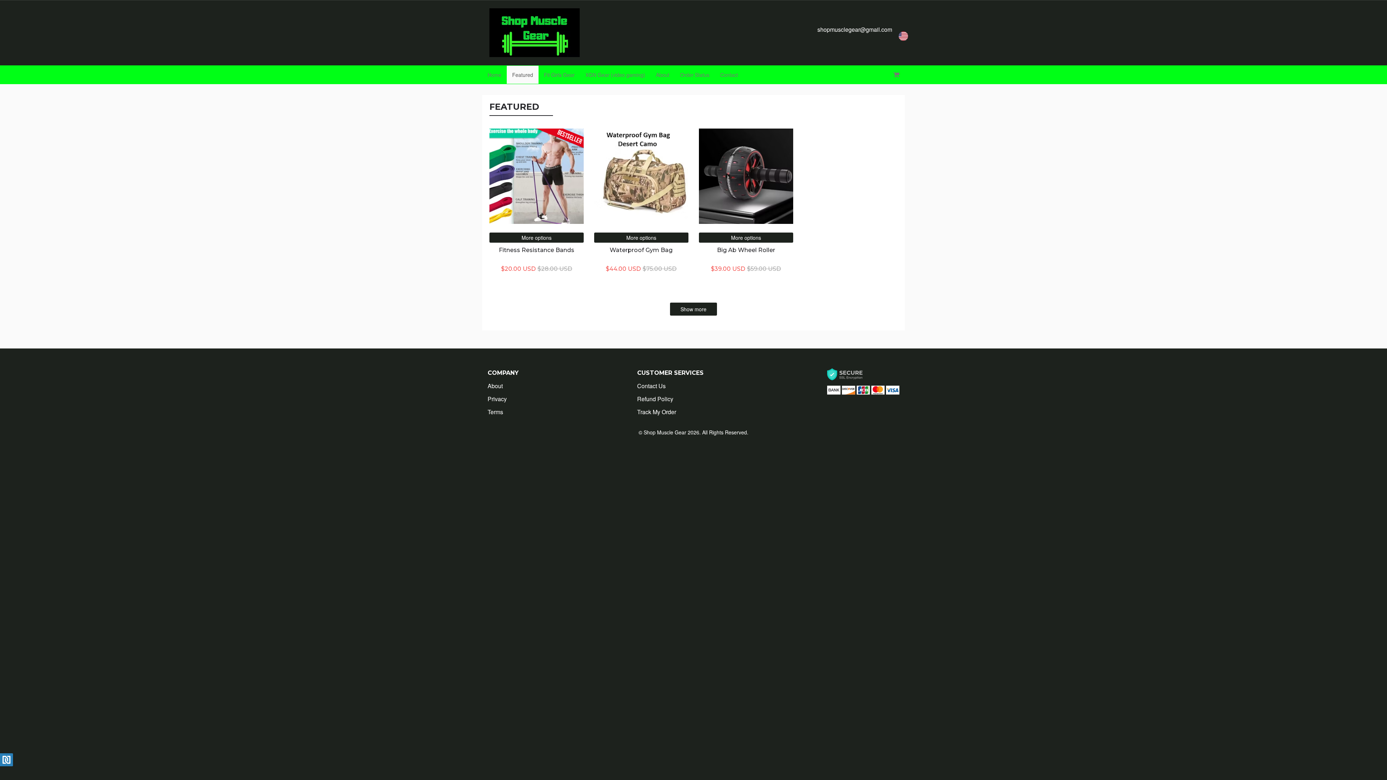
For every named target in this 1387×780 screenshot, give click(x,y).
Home (494, 74)
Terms (495, 412)
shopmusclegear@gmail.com (854, 29)
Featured (522, 74)
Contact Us (651, 386)
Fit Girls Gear (559, 74)
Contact (729, 74)
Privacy (497, 399)
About (662, 74)
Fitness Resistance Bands (536, 250)
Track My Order (656, 412)
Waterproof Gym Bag (641, 250)
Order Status (694, 74)
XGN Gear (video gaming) (615, 74)
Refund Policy (655, 399)
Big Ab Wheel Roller (746, 250)
